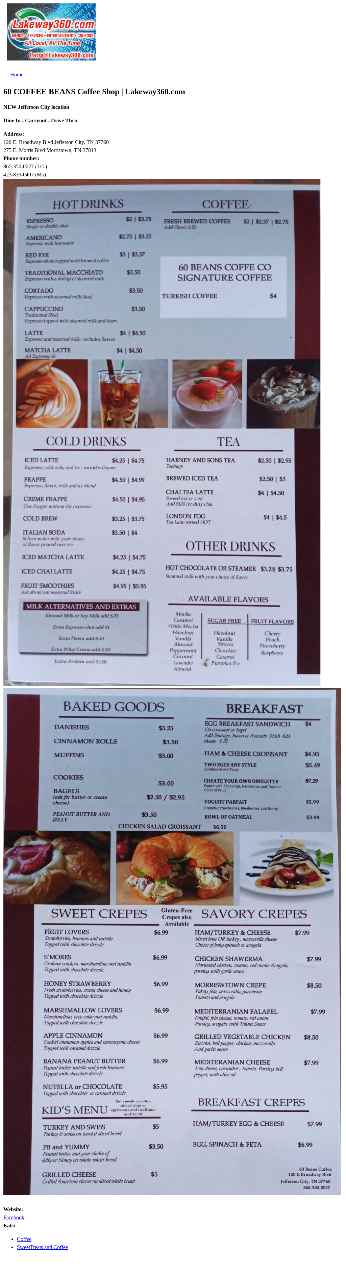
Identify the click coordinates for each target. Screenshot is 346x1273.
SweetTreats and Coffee (42, 1247)
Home (16, 74)
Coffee (24, 1239)
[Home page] (51, 56)
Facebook (13, 1217)
